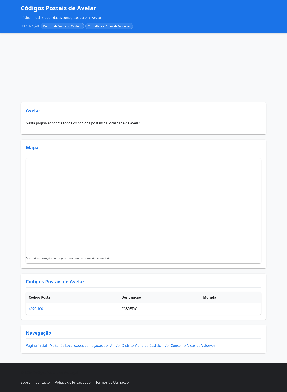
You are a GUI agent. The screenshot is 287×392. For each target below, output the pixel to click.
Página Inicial (36, 345)
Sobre (25, 382)
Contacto (42, 382)
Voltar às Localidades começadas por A (81, 345)
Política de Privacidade (73, 382)
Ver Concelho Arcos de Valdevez (190, 345)
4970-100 (36, 308)
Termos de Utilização (112, 382)
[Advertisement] (143, 68)
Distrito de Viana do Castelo (62, 26)
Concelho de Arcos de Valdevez (109, 26)
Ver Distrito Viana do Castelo (138, 345)
